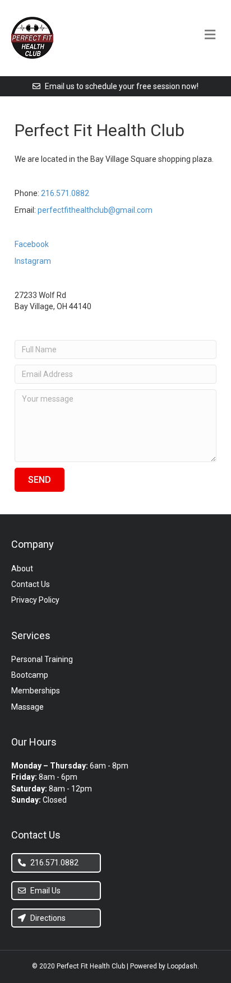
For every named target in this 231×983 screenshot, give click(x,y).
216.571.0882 (65, 193)
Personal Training (42, 659)
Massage (27, 706)
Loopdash (182, 966)
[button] (39, 480)
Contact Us (30, 584)
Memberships (35, 690)
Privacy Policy (35, 599)
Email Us (45, 890)
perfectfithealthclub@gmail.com (95, 210)
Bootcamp (29, 674)
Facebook (32, 244)
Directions (47, 918)
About (22, 568)
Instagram (33, 261)
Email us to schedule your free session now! (120, 86)
